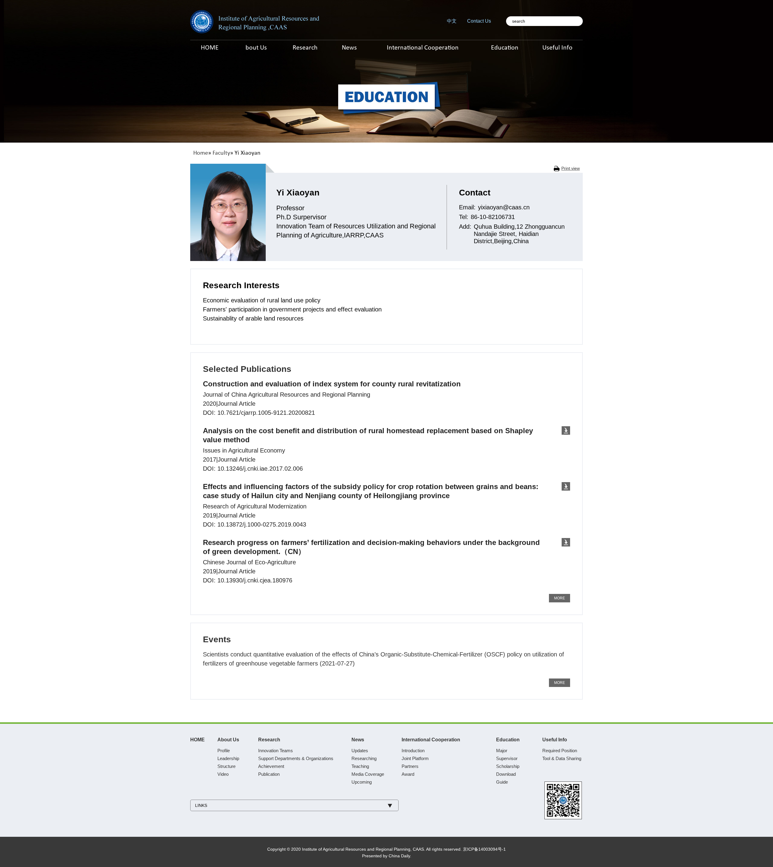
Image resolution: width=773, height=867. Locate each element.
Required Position (559, 750)
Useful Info (554, 739)
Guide (502, 782)
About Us (228, 739)
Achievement (271, 766)
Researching (364, 758)
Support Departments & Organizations (295, 758)
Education (508, 739)
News (357, 739)
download (566, 430)
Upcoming (361, 782)
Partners (410, 766)
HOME (197, 739)
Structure (226, 766)
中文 (452, 21)
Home (200, 153)
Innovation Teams (275, 750)
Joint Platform (415, 758)
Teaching (360, 766)
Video (223, 774)
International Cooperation (431, 739)
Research (269, 739)
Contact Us (479, 21)
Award (408, 774)
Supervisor (507, 758)
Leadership (228, 758)
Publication (269, 774)
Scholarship (507, 766)
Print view (570, 168)
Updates (359, 750)
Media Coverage (367, 774)
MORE (559, 598)
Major (501, 750)
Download (506, 774)
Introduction (413, 750)
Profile (223, 750)
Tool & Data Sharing (561, 758)
